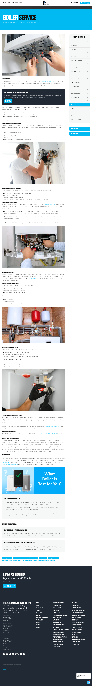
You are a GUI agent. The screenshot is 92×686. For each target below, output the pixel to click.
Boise (20, 666)
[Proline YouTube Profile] (7, 654)
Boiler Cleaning (25, 558)
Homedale (68, 666)
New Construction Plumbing (76, 60)
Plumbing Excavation (75, 86)
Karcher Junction (81, 666)
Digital (11, 679)
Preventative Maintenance (76, 89)
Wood (30, 670)
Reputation (39, 613)
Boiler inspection (39, 560)
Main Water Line (74, 67)
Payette (39, 668)
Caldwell (28, 666)
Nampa (19, 668)
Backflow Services (74, 101)
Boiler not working (23, 560)
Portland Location (7, 623)
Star (82, 668)
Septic (13, 3)
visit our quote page (10, 580)
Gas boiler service (31, 560)
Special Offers (39, 608)
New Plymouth (24, 668)
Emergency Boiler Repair (7, 558)
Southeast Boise (77, 668)
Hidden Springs (57, 666)
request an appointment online (10, 464)
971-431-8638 (5, 635)
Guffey (52, 666)
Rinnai (51, 433)
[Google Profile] (4, 654)
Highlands (63, 666)
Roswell (66, 668)
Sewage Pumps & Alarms (78, 622)
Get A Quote (8, 101)
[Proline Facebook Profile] (18, 654)
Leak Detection (74, 64)
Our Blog (38, 622)
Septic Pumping (75, 620)
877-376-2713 (74, 3)
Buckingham (23, 666)
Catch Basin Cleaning (77, 630)
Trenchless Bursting (77, 627)
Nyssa (32, 668)
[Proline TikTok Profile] (13, 654)
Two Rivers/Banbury (7, 670)
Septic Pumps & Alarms (77, 613)
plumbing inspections (49, 204)
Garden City (47, 666)
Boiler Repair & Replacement (53, 558)
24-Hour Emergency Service (52, 426)
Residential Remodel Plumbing (77, 78)
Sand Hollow (70, 668)
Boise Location (6, 638)
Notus (29, 668)
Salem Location (6, 630)
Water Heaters (74, 49)
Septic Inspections (76, 617)
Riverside (56, 668)
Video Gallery (39, 620)
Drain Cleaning (74, 45)
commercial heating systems (48, 81)
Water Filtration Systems (76, 119)
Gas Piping (73, 108)
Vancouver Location (7, 615)
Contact (38, 627)
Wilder (27, 670)
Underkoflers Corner (16, 670)
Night (7, 679)
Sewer (9, 3)
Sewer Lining (75, 637)
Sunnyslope (85, 668)
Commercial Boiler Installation (48, 560)
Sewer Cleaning (75, 644)
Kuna (86, 666)
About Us (38, 615)
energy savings (6, 129)
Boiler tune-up (15, 560)
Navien (48, 433)
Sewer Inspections (76, 632)
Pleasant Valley (44, 668)
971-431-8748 (5, 628)
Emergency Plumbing (75, 42)
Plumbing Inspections (75, 93)
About (20, 3)
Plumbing (4, 3)
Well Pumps (73, 75)
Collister (37, 666)
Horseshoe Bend (73, 666)
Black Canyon (9, 666)
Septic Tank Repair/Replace (78, 615)
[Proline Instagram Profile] (16, 654)
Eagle (40, 666)
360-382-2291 (5, 620)
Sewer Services (74, 129)
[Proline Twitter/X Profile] (10, 654)
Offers (16, 3)
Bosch (55, 433)
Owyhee (35, 668)
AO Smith (43, 433)
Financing (38, 610)
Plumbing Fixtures (74, 115)
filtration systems (33, 278)
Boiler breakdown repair (7, 560)
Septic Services (74, 134)
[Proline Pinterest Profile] (24, 654)
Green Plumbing (74, 112)
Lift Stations (75, 635)
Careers (38, 625)
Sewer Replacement (77, 625)
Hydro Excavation (76, 642)
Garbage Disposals (75, 97)
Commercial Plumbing (75, 82)
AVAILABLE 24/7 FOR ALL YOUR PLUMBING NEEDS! (46, 7)
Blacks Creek (15, 666)
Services (38, 605)
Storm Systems (57, 617)
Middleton (12, 668)
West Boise (23, 670)
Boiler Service (73, 104)
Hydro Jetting (74, 56)
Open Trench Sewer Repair (78, 639)
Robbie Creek (61, 668)
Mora (16, 668)
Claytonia (33, 666)
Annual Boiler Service (34, 558)
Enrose (43, 666)
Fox (8, 679)
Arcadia (4, 666)
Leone (4, 668)
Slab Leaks (73, 53)
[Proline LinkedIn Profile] (21, 654)
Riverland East (51, 668)
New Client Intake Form (42, 617)
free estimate (5, 462)
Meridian (8, 668)
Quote (84, 3)
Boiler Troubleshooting (17, 558)
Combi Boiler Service (43, 558)
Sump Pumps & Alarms (75, 71)
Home (37, 603)
